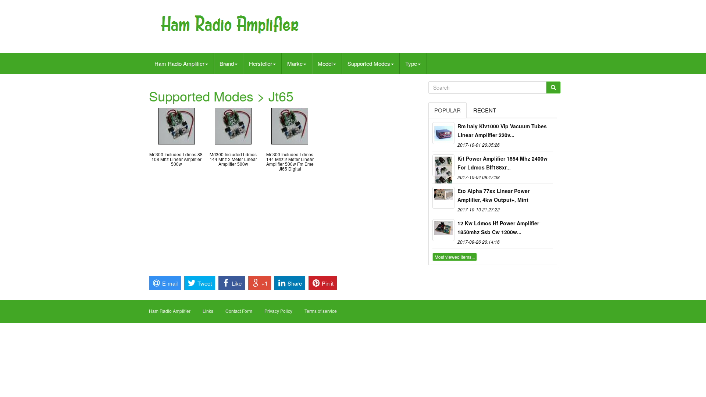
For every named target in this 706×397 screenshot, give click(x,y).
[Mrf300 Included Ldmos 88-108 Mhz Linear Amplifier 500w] (176, 125)
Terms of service (320, 311)
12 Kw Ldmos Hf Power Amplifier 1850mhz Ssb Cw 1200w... (498, 227)
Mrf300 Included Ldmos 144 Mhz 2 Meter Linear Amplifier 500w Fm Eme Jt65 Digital (290, 161)
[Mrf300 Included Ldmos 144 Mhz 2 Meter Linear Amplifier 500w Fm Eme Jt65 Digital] (289, 125)
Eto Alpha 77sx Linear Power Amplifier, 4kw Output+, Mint (493, 195)
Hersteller (260, 63)
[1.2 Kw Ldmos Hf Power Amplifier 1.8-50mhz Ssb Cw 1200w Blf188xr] (443, 230)
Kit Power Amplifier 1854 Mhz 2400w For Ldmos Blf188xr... (502, 163)
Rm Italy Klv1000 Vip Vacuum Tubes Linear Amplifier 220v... (502, 130)
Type (411, 63)
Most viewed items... (455, 257)
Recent (484, 110)
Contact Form (238, 311)
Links (208, 311)
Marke (295, 63)
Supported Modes (368, 63)
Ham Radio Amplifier (179, 63)
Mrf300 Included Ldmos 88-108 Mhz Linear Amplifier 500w (176, 159)
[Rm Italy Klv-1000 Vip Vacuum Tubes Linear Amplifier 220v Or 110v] (443, 133)
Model (325, 63)
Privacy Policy (278, 311)
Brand (227, 63)
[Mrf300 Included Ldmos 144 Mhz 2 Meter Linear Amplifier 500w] (233, 125)
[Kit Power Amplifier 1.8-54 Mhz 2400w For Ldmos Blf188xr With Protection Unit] (443, 165)
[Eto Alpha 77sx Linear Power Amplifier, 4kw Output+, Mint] (443, 198)
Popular (447, 110)
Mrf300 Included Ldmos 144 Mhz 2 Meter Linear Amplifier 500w (233, 159)
